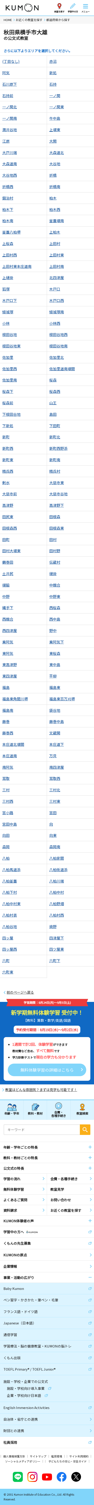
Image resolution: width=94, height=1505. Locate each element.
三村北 (54, 790)
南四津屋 (56, 767)
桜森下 (7, 391)
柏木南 (7, 220)
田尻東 (7, 516)
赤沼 (53, 61)
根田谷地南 (58, 346)
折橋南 (54, 186)
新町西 (7, 448)
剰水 (6, 482)
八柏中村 (56, 892)
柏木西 (54, 209)
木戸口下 (9, 300)
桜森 (53, 380)
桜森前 (7, 403)
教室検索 (82, 1113)
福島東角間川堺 (15, 699)
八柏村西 (56, 915)
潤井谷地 (9, 129)
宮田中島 (9, 824)
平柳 (53, 676)
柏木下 (7, 209)
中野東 (54, 596)
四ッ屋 (7, 938)
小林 (6, 323)
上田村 (54, 243)
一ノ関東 (56, 106)
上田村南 (56, 266)
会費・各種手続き (58, 1114)
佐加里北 (56, 357)
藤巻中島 (56, 721)
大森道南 (9, 163)
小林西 (54, 323)
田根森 (54, 516)
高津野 (7, 505)
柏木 (53, 198)
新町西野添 (58, 448)
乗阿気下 (56, 642)
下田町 (54, 425)
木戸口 (54, 289)
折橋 (53, 175)
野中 (53, 630)
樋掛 (53, 573)
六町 (6, 960)
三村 (6, 790)
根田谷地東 (11, 346)
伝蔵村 (54, 562)
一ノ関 (54, 95)
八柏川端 (56, 881)
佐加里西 (9, 368)
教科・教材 (35, 1113)
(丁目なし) (11, 61)
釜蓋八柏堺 (11, 232)
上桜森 (7, 243)
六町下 (54, 960)
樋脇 (6, 585)
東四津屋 (9, 676)
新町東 (7, 459)
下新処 (7, 425)
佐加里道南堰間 (62, 368)
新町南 (54, 459)
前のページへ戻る (20, 992)
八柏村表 (9, 915)
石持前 (7, 95)
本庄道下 (56, 744)
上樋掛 (7, 277)
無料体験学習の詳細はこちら (47, 1070)
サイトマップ (38, 1456)
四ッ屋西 (9, 949)
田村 (53, 539)
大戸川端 (9, 152)
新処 (53, 72)
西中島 (54, 619)
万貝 (53, 755)
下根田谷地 (11, 414)
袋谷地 (54, 710)
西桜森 (54, 607)
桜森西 (54, 391)
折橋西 (7, 186)
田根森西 (9, 528)
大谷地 (54, 163)
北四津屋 (56, 277)
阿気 (6, 72)
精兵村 (54, 471)
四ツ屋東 (56, 949)
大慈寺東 (56, 482)
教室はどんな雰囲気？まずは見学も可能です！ (41, 1089)
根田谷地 (9, 334)
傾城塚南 (56, 312)
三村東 (54, 801)
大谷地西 (9, 175)
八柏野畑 (56, 903)
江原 (6, 141)
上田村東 (56, 255)
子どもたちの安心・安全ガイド (67, 1461)
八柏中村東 (11, 903)
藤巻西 (7, 733)
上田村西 (9, 255)
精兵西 (7, 471)
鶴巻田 (7, 562)
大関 (53, 141)
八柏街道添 (58, 869)
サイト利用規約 (79, 1456)
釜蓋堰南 (56, 220)
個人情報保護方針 (14, 1456)
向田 (6, 835)
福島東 (54, 687)
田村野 (54, 550)
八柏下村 (9, 892)
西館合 (7, 619)
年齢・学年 (11, 1113)
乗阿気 (7, 642)
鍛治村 (7, 198)
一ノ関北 (9, 106)
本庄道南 (9, 755)
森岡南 (54, 846)
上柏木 (54, 232)
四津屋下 (56, 938)
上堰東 (54, 129)
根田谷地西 (58, 334)
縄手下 (7, 607)
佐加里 (7, 357)
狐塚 (6, 289)
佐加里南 (9, 380)
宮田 (53, 812)
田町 (6, 539)
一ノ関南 (9, 118)
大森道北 (56, 152)
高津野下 (56, 505)
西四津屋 (9, 630)
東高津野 (9, 664)
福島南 (7, 710)
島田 (53, 414)
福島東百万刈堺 (62, 699)
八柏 (6, 858)
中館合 (54, 585)
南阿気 (7, 767)
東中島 (54, 664)
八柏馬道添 (11, 869)
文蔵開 (54, 733)
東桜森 (54, 653)
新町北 (54, 437)
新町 (6, 437)
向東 (53, 835)
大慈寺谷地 (58, 493)
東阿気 (7, 653)
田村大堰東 (11, 550)
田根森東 (56, 528)
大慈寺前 (9, 493)
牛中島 (54, 118)
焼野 (53, 926)
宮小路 (7, 812)
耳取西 (54, 778)
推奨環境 (56, 1456)
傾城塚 (7, 312)
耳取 (6, 778)
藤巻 (6, 721)
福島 (6, 687)
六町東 (7, 972)
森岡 (6, 846)
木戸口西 (56, 300)
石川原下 (9, 84)
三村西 (7, 801)
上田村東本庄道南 (16, 266)
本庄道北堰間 (13, 744)
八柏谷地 (9, 926)
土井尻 (7, 573)
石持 (53, 84)
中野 (6, 596)
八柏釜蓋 (9, 881)
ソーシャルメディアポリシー (22, 1461)
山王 (53, 403)
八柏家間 (56, 858)
